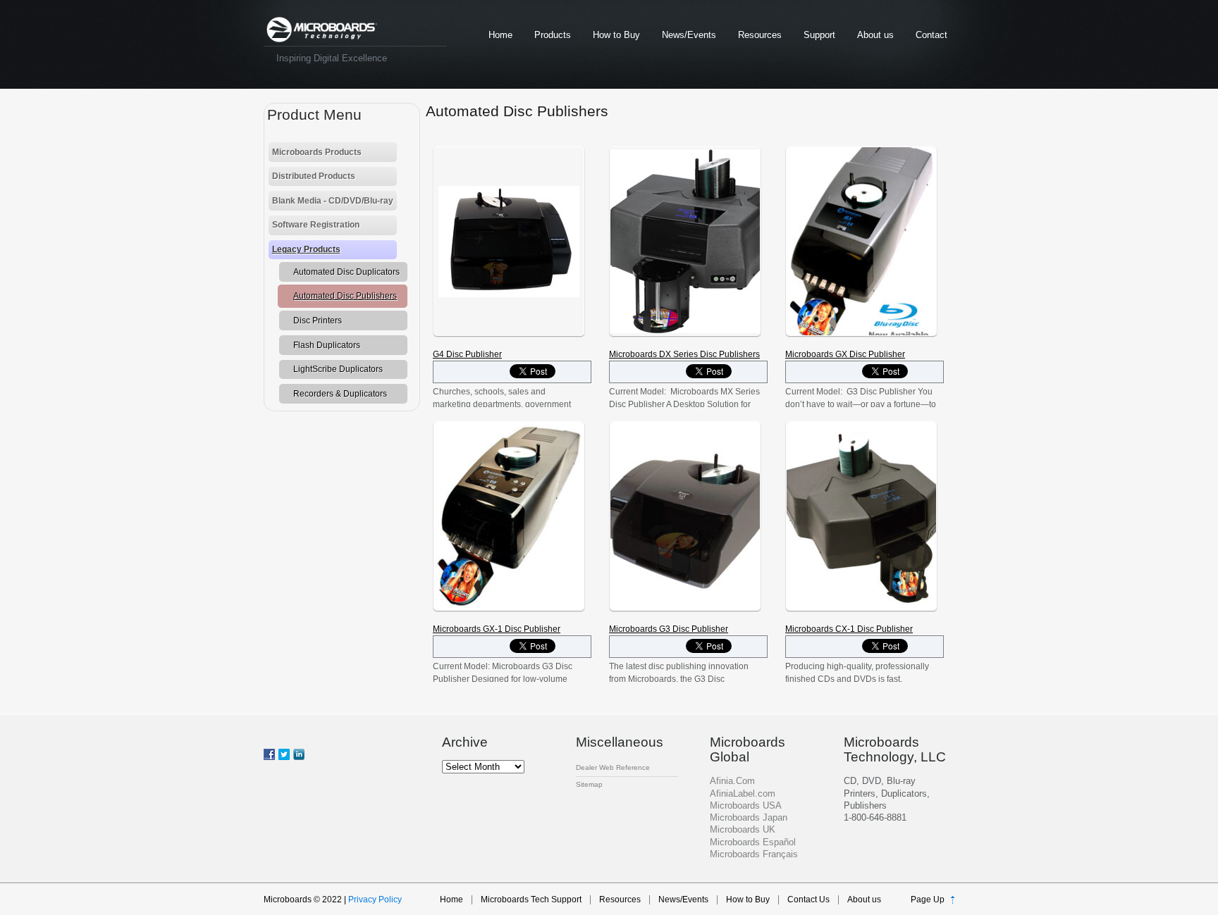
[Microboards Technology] (322, 30)
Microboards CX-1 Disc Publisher (849, 629)
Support (819, 35)
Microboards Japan (748, 817)
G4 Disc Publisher (467, 354)
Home (500, 35)
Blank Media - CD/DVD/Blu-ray (332, 201)
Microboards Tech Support (531, 899)
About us (875, 35)
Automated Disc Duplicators (346, 272)
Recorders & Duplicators (340, 394)
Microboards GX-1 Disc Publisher (496, 629)
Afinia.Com (732, 781)
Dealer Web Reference (613, 767)
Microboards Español (753, 842)
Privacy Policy (375, 899)
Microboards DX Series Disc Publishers (684, 354)
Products (552, 35)
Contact (931, 35)
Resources (760, 35)
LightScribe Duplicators (338, 369)
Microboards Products (317, 152)
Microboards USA (746, 805)
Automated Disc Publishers (345, 296)
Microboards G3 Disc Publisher (668, 629)
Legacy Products (306, 249)
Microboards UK (742, 829)
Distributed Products (313, 176)
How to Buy (616, 35)
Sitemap (589, 784)
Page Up (928, 899)
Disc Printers (317, 320)
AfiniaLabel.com (742, 793)
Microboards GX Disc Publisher (845, 354)
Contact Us (808, 899)
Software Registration (315, 224)
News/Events (689, 35)
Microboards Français (754, 854)
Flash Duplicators (326, 345)
